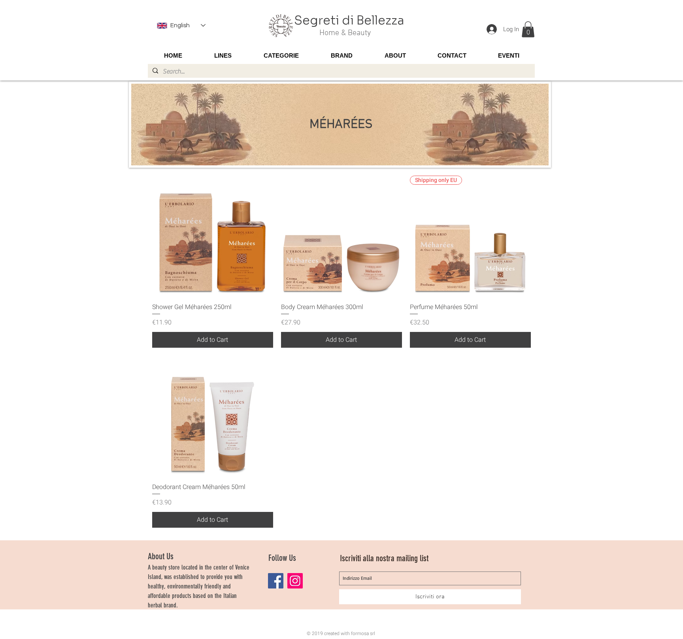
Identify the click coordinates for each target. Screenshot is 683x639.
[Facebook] (275, 580)
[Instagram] (295, 580)
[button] (528, 29)
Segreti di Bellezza (349, 20)
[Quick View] (212, 236)
